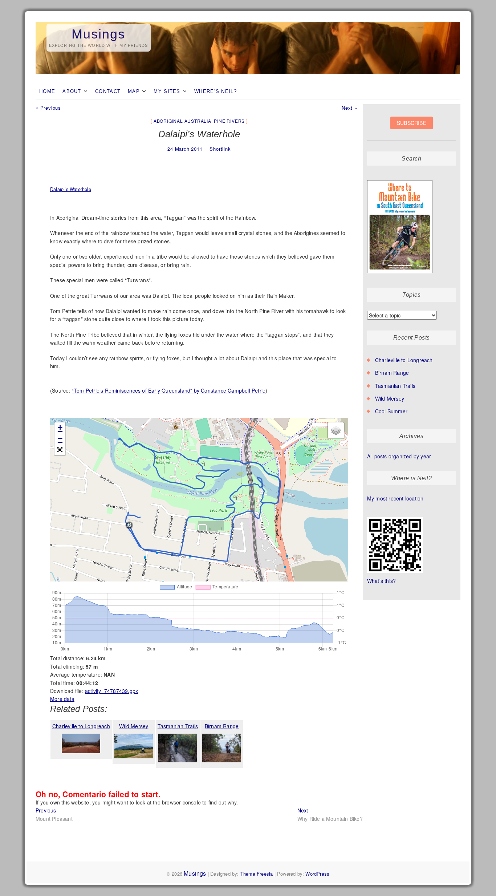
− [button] (60, 438)
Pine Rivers (229, 121)
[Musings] (248, 22)
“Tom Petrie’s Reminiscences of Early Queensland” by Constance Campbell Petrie (168, 390)
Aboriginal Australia (182, 121)
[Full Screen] (59, 449)
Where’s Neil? (215, 91)
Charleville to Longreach (404, 360)
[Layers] (336, 430)
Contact (108, 91)
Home (47, 91)
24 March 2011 (184, 148)
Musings (98, 34)
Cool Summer (391, 411)
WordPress (317, 873)
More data (62, 698)
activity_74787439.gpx (111, 690)
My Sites (167, 91)
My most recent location (395, 498)
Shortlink (220, 148)
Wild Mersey (389, 398)
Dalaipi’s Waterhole (70, 189)
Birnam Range (392, 372)
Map (134, 91)
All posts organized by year (399, 456)
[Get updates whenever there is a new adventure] (411, 128)
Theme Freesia (256, 873)
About (71, 91)
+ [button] (60, 427)
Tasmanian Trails (395, 385)
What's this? (381, 580)
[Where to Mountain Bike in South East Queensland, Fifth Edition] (400, 180)
